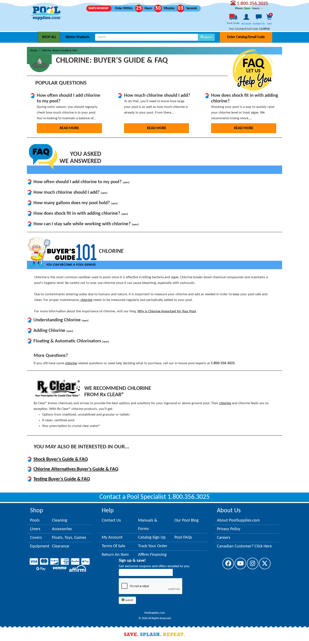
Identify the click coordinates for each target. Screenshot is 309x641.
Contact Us (111, 520)
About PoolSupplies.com (238, 520)
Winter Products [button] (77, 37)
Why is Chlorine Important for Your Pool (166, 311)
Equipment (39, 546)
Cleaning (59, 520)
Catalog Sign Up (152, 537)
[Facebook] (228, 563)
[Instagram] (252, 563)
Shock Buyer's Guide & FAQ (60, 459)
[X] (265, 563)
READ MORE (69, 128)
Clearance (60, 546)
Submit (128, 600)
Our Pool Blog (186, 520)
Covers (36, 538)
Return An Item (115, 555)
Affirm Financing (152, 555)
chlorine (86, 300)
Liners (35, 529)
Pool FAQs (183, 537)
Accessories (62, 529)
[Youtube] (240, 563)
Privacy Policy (228, 529)
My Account (112, 537)
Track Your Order (152, 546)
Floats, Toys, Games (69, 538)
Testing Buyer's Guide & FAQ (61, 479)
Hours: (256, 8)
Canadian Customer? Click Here (244, 546)
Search (207, 37)
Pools (35, 520)
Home (33, 50)
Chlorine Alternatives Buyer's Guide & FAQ (75, 469)
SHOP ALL (49, 37)
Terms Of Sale (113, 546)
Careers (223, 538)
